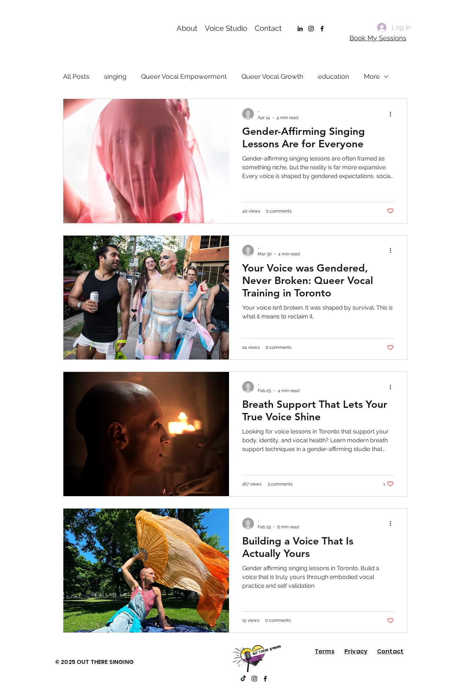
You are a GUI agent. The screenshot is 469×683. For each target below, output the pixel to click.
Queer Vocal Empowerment (184, 76)
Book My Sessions (378, 38)
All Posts (76, 76)
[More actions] (392, 114)
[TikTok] (243, 678)
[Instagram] (311, 28)
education (333, 76)
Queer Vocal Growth (272, 76)
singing (115, 76)
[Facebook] (322, 28)
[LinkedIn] (300, 28)
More (372, 76)
